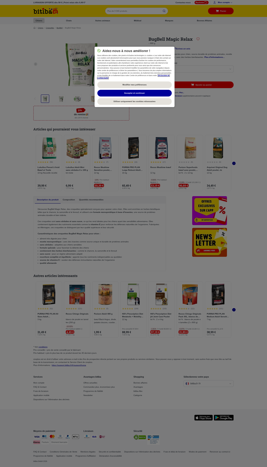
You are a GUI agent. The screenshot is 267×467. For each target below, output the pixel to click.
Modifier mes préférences (135, 85)
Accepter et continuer (134, 93)
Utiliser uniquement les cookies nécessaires (134, 101)
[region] (135, 77)
